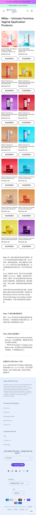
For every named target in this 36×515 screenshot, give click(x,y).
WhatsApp (6, 444)
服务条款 (16, 509)
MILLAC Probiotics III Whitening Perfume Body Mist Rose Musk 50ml (26, 114)
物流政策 (22, 509)
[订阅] (30, 458)
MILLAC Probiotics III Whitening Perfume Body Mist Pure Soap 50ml (26, 146)
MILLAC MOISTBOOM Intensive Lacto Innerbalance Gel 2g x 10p (26, 50)
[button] (4, 11)
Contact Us (7, 425)
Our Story (6, 412)
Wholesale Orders (9, 416)
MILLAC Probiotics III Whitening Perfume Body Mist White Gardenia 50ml (26, 82)
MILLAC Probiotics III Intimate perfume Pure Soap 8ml (26, 177)
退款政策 (30, 506)
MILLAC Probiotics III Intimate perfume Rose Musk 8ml (9, 177)
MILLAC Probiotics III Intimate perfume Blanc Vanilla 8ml (9, 208)
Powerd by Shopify (21, 506)
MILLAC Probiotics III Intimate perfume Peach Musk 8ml (26, 208)
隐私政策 (9, 509)
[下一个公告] (33, 2)
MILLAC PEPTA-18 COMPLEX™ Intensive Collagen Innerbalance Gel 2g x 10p (9, 50)
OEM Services (7, 420)
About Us (6, 408)
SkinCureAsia (12, 506)
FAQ (4, 436)
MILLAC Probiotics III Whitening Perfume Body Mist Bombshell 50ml (9, 114)
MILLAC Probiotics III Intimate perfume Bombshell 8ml (26, 239)
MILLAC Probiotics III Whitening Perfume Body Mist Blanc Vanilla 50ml (9, 146)
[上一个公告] (3, 2)
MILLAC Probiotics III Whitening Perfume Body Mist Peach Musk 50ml (9, 82)
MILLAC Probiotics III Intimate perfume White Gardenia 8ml (9, 239)
